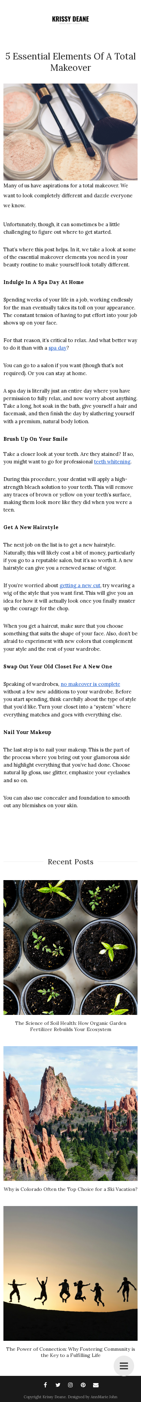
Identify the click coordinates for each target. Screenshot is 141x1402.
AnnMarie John (104, 1396)
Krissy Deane (54, 1396)
